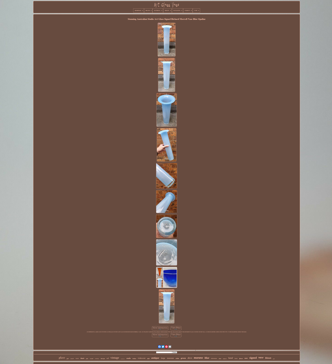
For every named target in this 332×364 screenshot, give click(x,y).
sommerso (123, 358)
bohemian (214, 358)
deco (190, 358)
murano (198, 357)
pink (87, 358)
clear (220, 358)
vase (261, 357)
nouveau (170, 358)
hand (230, 358)
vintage (114, 357)
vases (77, 358)
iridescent (141, 358)
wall (274, 358)
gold (68, 358)
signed (253, 357)
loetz (236, 358)
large (163, 358)
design (103, 358)
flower (241, 358)
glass (62, 357)
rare (246, 358)
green (183, 358)
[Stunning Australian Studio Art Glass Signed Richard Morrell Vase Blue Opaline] (166, 39)
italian (134, 358)
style (148, 358)
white (177, 358)
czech (72, 358)
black (82, 358)
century (97, 358)
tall (108, 358)
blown (268, 358)
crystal (91, 358)
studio (128, 358)
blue (207, 357)
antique (155, 357)
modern (225, 358)
